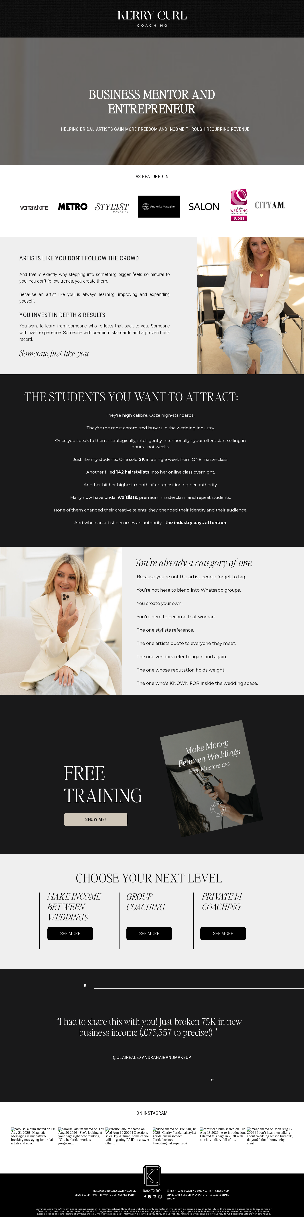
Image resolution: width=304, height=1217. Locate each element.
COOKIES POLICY (127, 1194)
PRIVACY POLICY (107, 1194)
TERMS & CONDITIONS (85, 1194)
